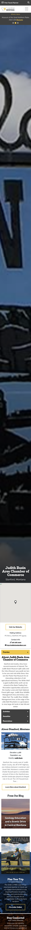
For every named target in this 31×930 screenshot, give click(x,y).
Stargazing (22, 20)
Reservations (7, 721)
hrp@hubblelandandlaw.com (16, 645)
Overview (6, 652)
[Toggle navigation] (26, 9)
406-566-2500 (16, 642)
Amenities (6, 716)
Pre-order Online (15, 907)
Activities (6, 712)
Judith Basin (18, 758)
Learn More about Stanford (15, 787)
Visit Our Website (15, 627)
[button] (15, 601)
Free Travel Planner (11, 3)
